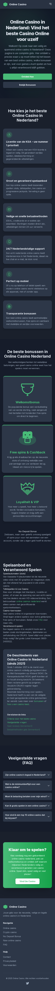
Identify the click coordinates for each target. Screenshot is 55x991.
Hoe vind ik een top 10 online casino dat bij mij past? (25, 816)
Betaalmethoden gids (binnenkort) (23, 729)
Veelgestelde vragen (17, 722)
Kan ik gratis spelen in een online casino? (26, 805)
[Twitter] (27, 983)
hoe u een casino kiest (18, 704)
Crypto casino (10, 932)
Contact (7, 957)
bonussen (39, 701)
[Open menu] (50, 4)
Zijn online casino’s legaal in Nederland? (25, 775)
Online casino (9, 928)
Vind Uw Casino (27, 881)
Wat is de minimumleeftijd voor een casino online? (22, 785)
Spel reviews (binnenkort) (19, 726)
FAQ (40, 620)
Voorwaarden (9, 965)
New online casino (12, 940)
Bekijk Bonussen (27, 85)
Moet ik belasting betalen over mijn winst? (26, 796)
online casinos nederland (28, 601)
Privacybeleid (9, 961)
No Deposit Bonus (12, 936)
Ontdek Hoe (27, 76)
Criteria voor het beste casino (21, 718)
